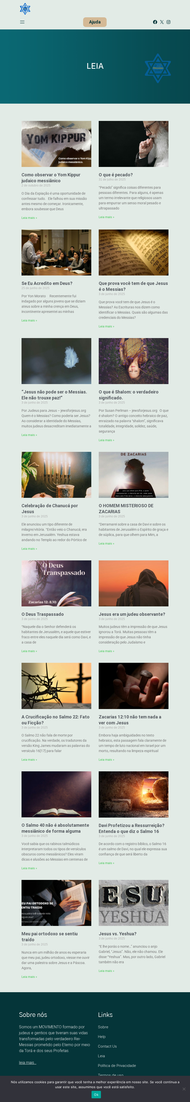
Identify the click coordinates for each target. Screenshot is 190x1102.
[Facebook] (155, 22)
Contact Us (107, 1046)
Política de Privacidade (117, 1065)
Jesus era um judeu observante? (132, 614)
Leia (101, 1056)
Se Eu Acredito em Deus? (47, 283)
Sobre (103, 1027)
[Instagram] (168, 22)
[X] (161, 22)
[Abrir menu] (22, 22)
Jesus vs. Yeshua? (118, 933)
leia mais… (27, 1062)
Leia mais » (29, 218)
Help (102, 1036)
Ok (96, 1095)
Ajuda (95, 21)
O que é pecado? (116, 174)
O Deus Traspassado (43, 614)
